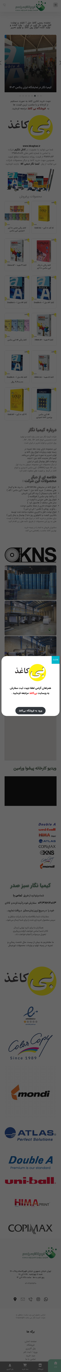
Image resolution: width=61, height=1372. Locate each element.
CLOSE (55, 659)
